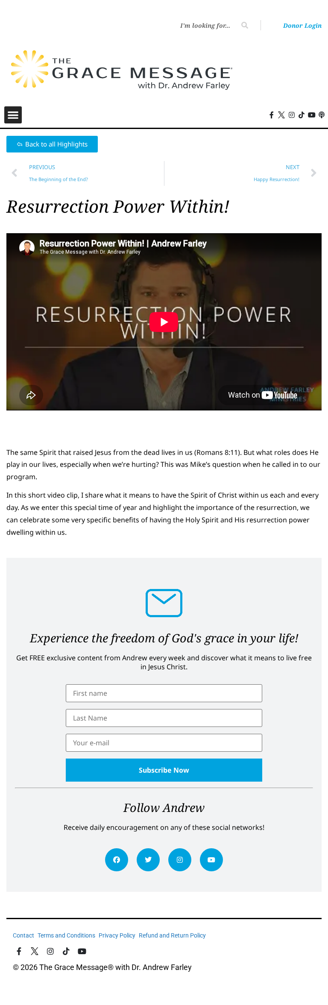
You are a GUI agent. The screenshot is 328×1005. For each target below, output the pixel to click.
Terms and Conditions (66, 935)
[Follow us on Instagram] (291, 114)
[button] (13, 115)
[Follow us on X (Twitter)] (281, 114)
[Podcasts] (322, 114)
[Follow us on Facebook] (271, 114)
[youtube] (211, 859)
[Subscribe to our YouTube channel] (311, 114)
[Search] (245, 25)
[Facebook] (116, 859)
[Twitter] (148, 859)
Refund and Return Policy (172, 935)
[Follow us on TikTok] (301, 114)
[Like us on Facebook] (19, 951)
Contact (23, 935)
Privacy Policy (117, 935)
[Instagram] (179, 859)
